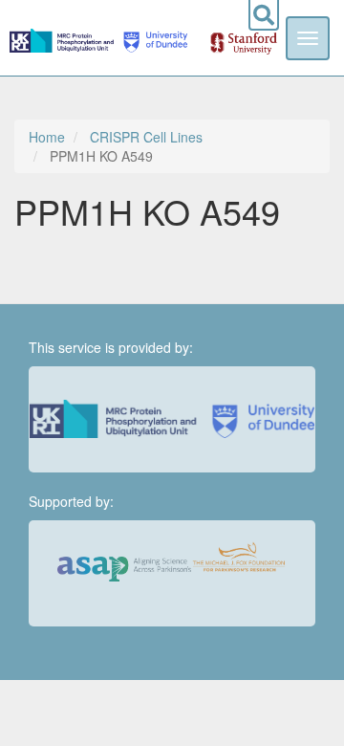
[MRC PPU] (64, 37)
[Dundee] (152, 37)
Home (47, 136)
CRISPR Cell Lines (146, 136)
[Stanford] (233, 37)
